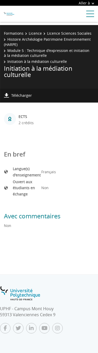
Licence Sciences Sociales (69, 33)
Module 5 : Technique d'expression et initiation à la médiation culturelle (46, 53)
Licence (35, 33)
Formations (14, 33)
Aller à (84, 3)
